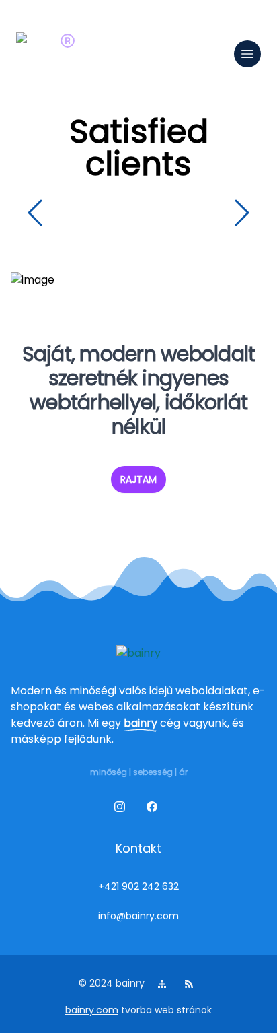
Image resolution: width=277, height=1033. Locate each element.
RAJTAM (138, 479)
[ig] (122, 809)
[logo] (37, 53)
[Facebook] (155, 809)
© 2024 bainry (112, 983)
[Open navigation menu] (247, 53)
